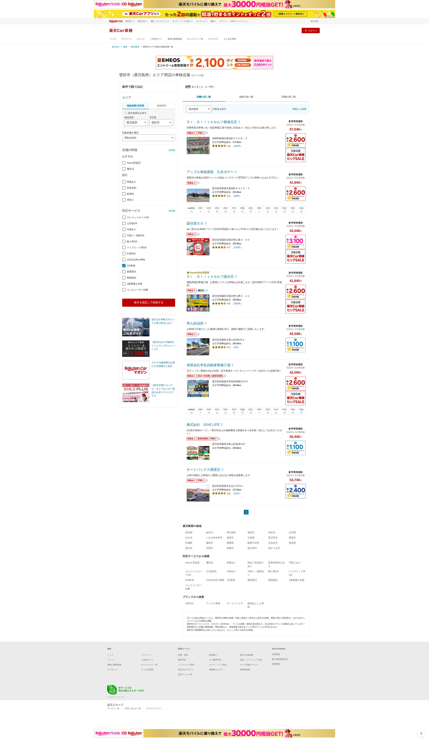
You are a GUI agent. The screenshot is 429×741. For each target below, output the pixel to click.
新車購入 (213, 655)
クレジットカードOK (138, 217)
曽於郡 (292, 542)
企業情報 (276, 654)
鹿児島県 (135, 47)
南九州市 (252, 548)
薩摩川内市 (253, 542)
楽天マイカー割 (185, 674)
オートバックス (235, 603)
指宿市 (230, 537)
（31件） (236, 493)
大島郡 (251, 537)
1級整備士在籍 (134, 283)
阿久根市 (231, 532)
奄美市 (251, 532)
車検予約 (182, 660)
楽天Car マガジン (186, 669)
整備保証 (131, 277)
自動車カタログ (216, 669)
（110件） (237, 146)
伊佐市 (271, 532)
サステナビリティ (154, 708)
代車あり (131, 229)
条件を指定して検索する (148, 302)
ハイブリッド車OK (137, 247)
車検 (125, 47)
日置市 (209, 548)
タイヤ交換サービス (249, 665)
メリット (141, 39)
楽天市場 (314, 21)
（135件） (237, 247)
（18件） (236, 196)
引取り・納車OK (135, 235)
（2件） (236, 347)
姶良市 (209, 532)
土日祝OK (132, 223)
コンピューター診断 (137, 289)
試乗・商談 (183, 655)
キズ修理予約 (215, 660)
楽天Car (115, 47)
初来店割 (131, 187)
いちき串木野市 (214, 537)
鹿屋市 (292, 537)
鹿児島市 (273, 537)
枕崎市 (230, 548)
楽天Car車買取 (246, 655)
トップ (113, 39)
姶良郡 (188, 532)
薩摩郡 (230, 542)
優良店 (130, 169)
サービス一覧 (113, 708)
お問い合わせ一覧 (133, 708)
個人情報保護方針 (280, 659)
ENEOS (189, 603)
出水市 (188, 537)
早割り (130, 200)
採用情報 (276, 664)
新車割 (130, 194)
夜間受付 (131, 271)
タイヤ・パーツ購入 (218, 665)
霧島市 (209, 542)
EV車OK (131, 253)
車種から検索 (299, 109)
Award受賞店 (134, 162)
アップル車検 (213, 603)
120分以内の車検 (136, 259)
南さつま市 (274, 548)
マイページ (126, 39)
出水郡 (292, 532)
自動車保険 (245, 669)
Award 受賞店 (192, 562)
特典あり (131, 181)
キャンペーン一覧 (195, 39)
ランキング (213, 39)
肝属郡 (188, 542)
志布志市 (273, 542)
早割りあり (295, 562)
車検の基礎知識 (175, 39)
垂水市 (188, 548)
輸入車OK (132, 241)
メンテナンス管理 (186, 665)
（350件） (237, 303)
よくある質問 (230, 39)
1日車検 (131, 265)
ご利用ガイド (156, 39)
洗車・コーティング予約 (251, 660)
